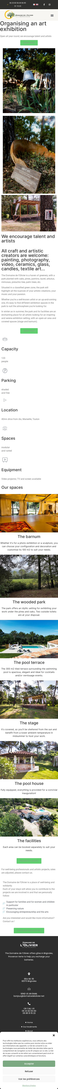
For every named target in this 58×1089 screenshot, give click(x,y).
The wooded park (29, 602)
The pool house (29, 783)
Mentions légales (29, 1085)
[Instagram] (49, 4)
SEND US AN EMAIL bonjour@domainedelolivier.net (29, 994)
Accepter (29, 1063)
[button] (53, 1035)
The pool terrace (29, 662)
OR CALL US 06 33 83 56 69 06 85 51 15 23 (29, 1011)
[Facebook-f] (44, 4)
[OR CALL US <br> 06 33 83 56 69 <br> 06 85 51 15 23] (29, 1003)
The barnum (29, 536)
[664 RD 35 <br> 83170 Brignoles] (29, 974)
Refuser (29, 1071)
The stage (29, 723)
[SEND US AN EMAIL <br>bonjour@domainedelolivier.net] (29, 988)
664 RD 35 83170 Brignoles (29, 980)
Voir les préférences (29, 1079)
